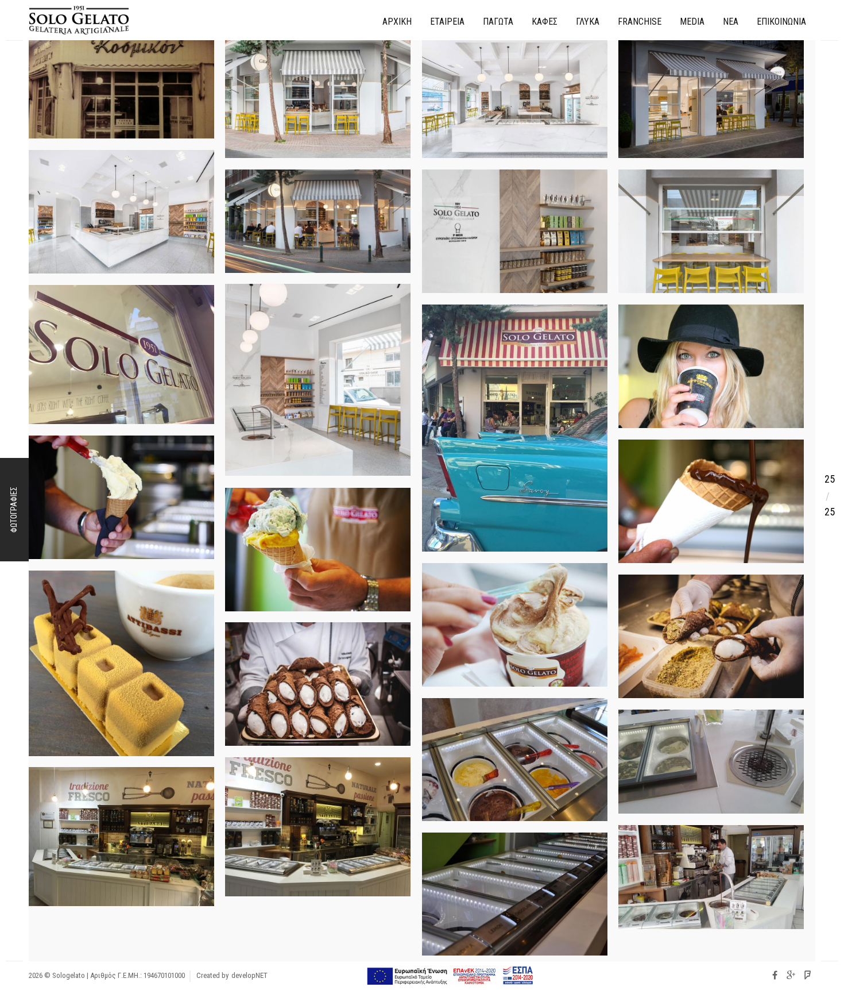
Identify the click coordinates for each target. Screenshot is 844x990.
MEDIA (692, 21)
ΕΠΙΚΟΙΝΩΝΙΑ (781, 21)
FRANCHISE (639, 21)
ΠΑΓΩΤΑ (498, 21)
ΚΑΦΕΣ (544, 21)
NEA (730, 21)
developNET (249, 975)
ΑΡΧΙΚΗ (397, 21)
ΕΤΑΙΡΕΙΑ (447, 21)
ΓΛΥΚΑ (587, 21)
